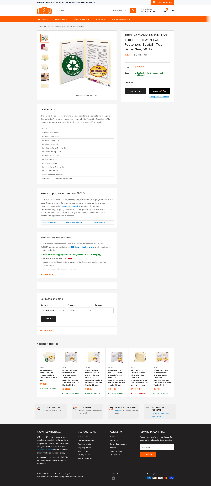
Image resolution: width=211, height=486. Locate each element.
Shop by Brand (116, 451)
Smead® (128, 55)
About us (114, 440)
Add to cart (135, 91)
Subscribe (147, 454)
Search (113, 447)
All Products (115, 455)
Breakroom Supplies (74, 222)
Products (42, 19)
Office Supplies (100, 222)
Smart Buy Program (118, 444)
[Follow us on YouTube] (113, 478)
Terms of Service (85, 458)
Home (39, 26)
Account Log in (84, 444)
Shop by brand (80, 19)
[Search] (133, 10)
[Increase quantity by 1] (152, 82)
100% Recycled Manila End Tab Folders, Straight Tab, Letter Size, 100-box (48, 375)
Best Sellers (60, 19)
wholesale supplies (45, 450)
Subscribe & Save (164, 2)
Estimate (49, 319)
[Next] (174, 372)
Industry (99, 19)
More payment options (159, 97)
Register (118, 410)
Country (44, 305)
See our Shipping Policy (70, 206)
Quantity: (129, 82)
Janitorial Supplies (49, 222)
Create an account (86, 440)
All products (48, 26)
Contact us (83, 437)
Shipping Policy (84, 447)
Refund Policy (46, 330)
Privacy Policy (84, 455)
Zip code (98, 305)
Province (72, 305)
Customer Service (120, 19)
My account (147, 11)
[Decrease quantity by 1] (137, 82)
